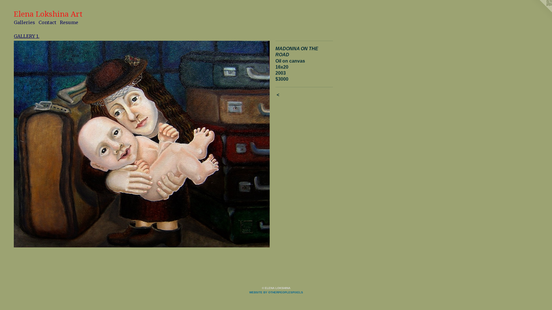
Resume (69, 22)
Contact (47, 22)
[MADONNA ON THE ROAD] (142, 144)
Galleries (24, 22)
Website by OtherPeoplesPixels (276, 292)
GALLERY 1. (26, 36)
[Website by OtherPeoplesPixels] (540, 11)
